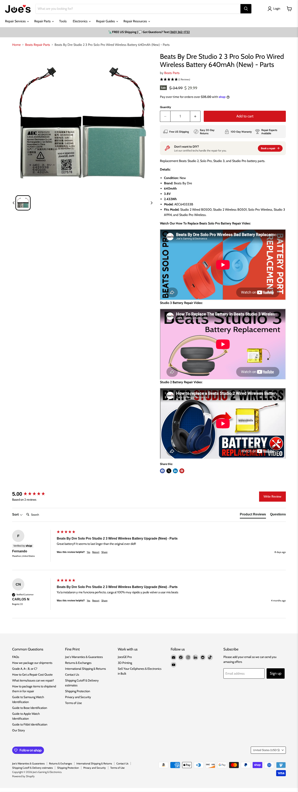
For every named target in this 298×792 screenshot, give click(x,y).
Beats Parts (172, 73)
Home (16, 45)
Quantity (165, 107)
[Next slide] (151, 203)
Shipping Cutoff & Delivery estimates (32, 767)
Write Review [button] (272, 496)
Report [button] (95, 552)
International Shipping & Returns (85, 669)
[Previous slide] (13, 203)
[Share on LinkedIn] (175, 470)
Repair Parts (42, 21)
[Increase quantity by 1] (195, 116)
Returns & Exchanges (78, 663)
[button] (23, 202)
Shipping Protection (77, 691)
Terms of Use (73, 703)
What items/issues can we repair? (33, 680)
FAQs (15, 657)
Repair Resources (135, 21)
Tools (63, 21)
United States (266, 750)
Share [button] (104, 552)
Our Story (18, 730)
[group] (33, 494)
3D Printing (125, 663)
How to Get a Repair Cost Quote (32, 674)
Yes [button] (88, 552)
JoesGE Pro (125, 657)
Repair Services (16, 21)
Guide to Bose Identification (29, 708)
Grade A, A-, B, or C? (24, 669)
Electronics (80, 21)
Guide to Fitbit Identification (29, 724)
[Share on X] (168, 470)
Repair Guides (106, 21)
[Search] (245, 8)
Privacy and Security (78, 697)
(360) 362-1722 (179, 32)
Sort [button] (15, 514)
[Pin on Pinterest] (181, 470)
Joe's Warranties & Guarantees (84, 657)
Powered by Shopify (23, 776)
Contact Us (72, 674)
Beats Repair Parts (37, 45)
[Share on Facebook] (162, 470)
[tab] (253, 515)
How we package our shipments (32, 663)
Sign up (275, 673)
